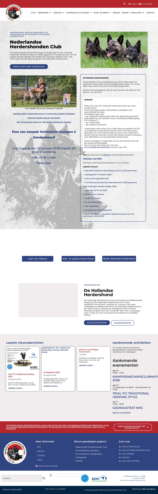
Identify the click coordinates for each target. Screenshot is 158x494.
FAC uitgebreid (92, 206)
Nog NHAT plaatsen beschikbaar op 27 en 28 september (111, 170)
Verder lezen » (15, 388)
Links (39, 460)
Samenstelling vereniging (87, 450)
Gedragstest (81, 457)
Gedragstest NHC (128, 408)
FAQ (39, 447)
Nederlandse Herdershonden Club (91, 447)
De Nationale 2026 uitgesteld (98, 210)
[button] (44, 12)
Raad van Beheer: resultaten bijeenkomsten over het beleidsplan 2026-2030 (108, 215)
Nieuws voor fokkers (94, 194)
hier (53, 157)
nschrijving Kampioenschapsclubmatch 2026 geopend (111, 182)
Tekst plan (44, 163)
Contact (41, 455)
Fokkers (79, 461)
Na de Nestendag (92, 202)
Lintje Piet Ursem (93, 198)
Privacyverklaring (12, 489)
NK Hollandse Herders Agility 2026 (101, 186)
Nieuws (40, 451)
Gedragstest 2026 (51, 372)
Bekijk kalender (122, 413)
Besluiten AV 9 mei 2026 (95, 190)
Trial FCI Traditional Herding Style (21, 375)
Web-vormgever (149, 489)
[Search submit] (44, 478)
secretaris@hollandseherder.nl (98, 147)
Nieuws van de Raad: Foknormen (89, 350)
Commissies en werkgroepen (88, 454)
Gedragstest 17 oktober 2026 (98, 174)
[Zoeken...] (125, 3)
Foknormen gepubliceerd (97, 178)
